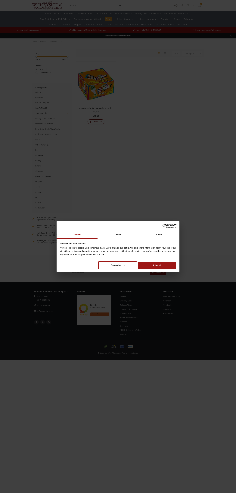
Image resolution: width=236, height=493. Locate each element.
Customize (116, 265)
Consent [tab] (77, 234)
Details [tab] (118, 234)
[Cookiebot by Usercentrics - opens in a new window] (164, 226)
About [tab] (159, 234)
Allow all (157, 265)
